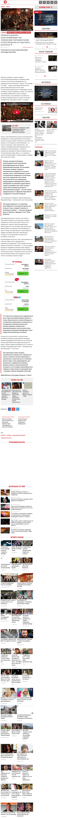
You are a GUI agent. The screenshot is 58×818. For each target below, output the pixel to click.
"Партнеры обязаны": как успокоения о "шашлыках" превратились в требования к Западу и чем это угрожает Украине (50, 251)
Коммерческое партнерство (39, 108)
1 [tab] (42, 46)
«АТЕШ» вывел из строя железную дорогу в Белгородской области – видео (45, 40)
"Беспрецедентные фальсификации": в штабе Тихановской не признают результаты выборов (7, 394)
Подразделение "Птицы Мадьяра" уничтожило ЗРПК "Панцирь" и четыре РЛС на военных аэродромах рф (46, 44)
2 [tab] (44, 46)
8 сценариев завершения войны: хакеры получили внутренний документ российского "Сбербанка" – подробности (50, 264)
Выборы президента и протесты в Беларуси (19, 32)
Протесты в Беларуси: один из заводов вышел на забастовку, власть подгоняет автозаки (20, 130)
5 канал (30, 29)
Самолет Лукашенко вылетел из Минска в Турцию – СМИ (27, 393)
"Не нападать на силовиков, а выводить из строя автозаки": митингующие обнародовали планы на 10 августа (21, 515)
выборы (9, 435)
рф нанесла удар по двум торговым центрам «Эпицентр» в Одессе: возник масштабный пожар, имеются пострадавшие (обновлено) (50, 228)
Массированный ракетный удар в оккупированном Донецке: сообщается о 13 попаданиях (50, 239)
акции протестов (6, 438)
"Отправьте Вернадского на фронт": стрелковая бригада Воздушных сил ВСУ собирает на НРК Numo (40, 71)
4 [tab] (49, 46)
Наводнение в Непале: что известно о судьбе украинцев (50, 216)
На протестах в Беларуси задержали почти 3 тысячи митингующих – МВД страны (21, 531)
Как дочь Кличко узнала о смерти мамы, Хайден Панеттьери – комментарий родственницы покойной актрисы (50, 207)
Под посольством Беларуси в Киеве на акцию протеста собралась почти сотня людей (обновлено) (21, 508)
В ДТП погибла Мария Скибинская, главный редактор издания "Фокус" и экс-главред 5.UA (50, 153)
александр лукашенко (18, 435)
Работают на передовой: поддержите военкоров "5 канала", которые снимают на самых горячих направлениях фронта (41, 62)
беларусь (3, 435)
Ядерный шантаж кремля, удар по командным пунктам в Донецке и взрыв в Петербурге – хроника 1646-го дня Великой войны (50, 165)
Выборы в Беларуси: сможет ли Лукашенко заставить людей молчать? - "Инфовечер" (22, 493)
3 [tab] (47, 46)
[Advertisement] (17, 285)
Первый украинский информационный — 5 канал (5, 2)
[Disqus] (17, 465)
